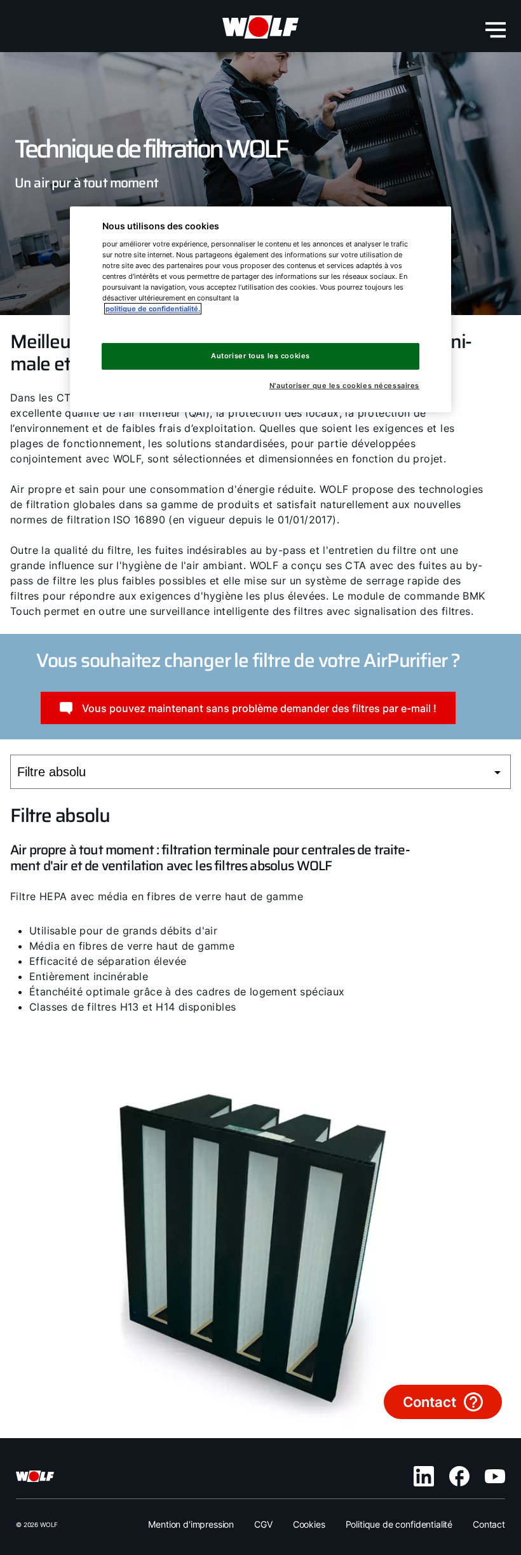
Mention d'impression (191, 1524)
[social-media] (424, 1476)
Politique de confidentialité (399, 1524)
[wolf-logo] (260, 27)
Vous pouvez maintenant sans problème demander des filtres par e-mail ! (259, 708)
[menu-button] (495, 30)
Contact (489, 1524)
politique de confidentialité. (152, 308)
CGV (263, 1524)
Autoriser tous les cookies (260, 355)
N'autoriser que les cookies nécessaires (344, 385)
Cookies (309, 1524)
